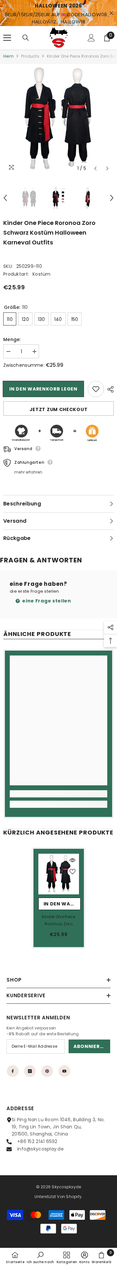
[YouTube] (64, 1071)
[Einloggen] (91, 37)
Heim (8, 56)
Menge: (12, 339)
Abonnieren (89, 1046)
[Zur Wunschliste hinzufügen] (96, 389)
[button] (95, 168)
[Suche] (26, 38)
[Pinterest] (47, 1071)
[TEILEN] (109, 389)
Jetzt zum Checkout (59, 409)
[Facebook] (12, 1071)
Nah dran (111, 13)
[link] (58, 793)
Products (30, 56)
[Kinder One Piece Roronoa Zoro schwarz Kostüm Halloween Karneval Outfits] (58, 874)
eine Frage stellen (46, 601)
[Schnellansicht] (72, 860)
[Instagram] (30, 1071)
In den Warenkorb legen (44, 389)
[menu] (7, 38)
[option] (58, 119)
